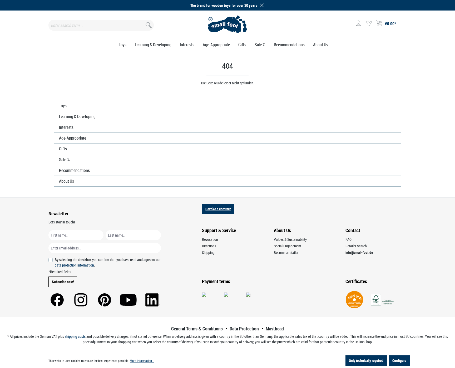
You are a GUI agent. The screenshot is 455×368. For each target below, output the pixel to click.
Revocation (210, 239)
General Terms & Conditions (197, 328)
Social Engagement (287, 245)
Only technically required (366, 360)
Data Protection (244, 328)
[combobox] (101, 25)
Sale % (64, 159)
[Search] (148, 24)
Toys (63, 106)
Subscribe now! (63, 281)
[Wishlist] (369, 23)
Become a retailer (286, 252)
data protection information (74, 265)
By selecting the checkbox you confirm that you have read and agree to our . (108, 262)
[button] (261, 5)
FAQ (348, 239)
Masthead (275, 328)
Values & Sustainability (290, 239)
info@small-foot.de (359, 252)
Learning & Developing (77, 116)
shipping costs (75, 336)
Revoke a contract (218, 208)
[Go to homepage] (227, 24)
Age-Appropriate (72, 138)
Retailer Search (356, 245)
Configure (399, 360)
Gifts (63, 149)
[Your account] (358, 23)
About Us (66, 181)
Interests (66, 127)
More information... (142, 361)
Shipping (208, 252)
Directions (209, 245)
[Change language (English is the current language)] (402, 25)
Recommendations (74, 170)
